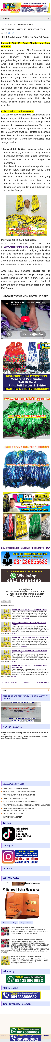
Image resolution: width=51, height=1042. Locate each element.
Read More (25, 618)
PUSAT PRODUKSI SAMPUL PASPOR (15, 788)
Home (4, 24)
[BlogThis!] (4, 601)
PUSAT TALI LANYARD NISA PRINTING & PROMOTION (30, 638)
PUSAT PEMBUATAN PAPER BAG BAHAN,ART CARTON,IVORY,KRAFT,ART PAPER (19, 809)
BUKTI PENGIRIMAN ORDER (12, 817)
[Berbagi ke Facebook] (9, 601)
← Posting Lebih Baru (9, 682)
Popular (6, 923)
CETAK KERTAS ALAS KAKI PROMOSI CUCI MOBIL (20, 802)
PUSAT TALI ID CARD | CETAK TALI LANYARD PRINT (29, 610)
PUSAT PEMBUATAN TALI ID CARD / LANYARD (19, 795)
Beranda (27, 682)
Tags (14, 923)
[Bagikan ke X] (7, 601)
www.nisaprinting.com (16, 247)
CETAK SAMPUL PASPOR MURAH (22, 927)
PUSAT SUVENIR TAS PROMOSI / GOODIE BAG (19, 792)
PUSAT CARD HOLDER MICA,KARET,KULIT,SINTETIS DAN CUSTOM (26, 805)
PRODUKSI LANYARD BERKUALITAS (23, 29)
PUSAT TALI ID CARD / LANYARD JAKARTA (26, 957)
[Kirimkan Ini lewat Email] (2, 601)
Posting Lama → (43, 682)
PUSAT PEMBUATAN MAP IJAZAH (15, 798)
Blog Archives (26, 923)
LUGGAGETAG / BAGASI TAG (13, 814)
